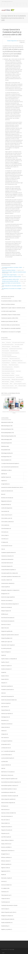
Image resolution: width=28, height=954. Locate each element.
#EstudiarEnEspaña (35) (6, 442)
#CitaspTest (8, 342)
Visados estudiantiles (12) (6, 922)
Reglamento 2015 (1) (5, 871)
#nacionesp (18, 371)
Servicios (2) (3, 881)
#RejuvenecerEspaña (6, 379)
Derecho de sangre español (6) (8, 597)
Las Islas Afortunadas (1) (6, 754)
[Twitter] (3, 4)
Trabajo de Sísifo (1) (5, 898)
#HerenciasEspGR (5, 350)
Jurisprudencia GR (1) (6, 744)
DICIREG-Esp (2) (4, 614)
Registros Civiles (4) (5, 867)
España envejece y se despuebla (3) (9, 658)
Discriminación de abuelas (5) (7, 621)
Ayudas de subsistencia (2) (7, 490)
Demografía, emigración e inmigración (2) (10, 590)
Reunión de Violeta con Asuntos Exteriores (11, 283)
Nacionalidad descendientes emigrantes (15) (11, 782)
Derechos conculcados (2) (6, 600)
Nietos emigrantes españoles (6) (8, 799)
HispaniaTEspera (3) (5, 710)
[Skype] (9, 4)
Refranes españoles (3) (6, 864)
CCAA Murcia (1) (4, 538)
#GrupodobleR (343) (5, 449)
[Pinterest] (21, 4)
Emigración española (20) (6, 631)
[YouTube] (15, 4)
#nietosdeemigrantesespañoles (8, 375)
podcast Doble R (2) (5, 823)
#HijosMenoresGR (13, 350)
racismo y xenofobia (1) (6, 847)
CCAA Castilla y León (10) (6, 518)
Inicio (3, 952)
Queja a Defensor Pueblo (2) (7, 840)
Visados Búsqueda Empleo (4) (7, 919)
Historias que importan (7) (7, 713)
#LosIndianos (4, 364)
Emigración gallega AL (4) (6, 638)
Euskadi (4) (3, 672)
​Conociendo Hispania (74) (6, 566)
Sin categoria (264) (5, 888)
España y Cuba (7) (5, 662)
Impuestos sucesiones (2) (6, 723)
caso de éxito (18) (5, 511)
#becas (3, 342)
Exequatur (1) (4, 682)
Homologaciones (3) (5, 717)
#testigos (12, 381)
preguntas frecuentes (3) (6, 830)
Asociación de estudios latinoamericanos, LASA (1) (12, 487)
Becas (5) (3, 494)
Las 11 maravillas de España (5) (8, 751)
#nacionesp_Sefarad (6, 373)
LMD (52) (3, 768)
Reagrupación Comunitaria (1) (7, 850)
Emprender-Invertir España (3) (8, 645)
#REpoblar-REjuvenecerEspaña (17, 379)
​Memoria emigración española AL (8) (9, 778)
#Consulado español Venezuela (18, 342)
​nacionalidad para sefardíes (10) (8, 792)
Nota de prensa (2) (5, 809)
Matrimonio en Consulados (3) (7, 771)
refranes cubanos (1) (5, 860)
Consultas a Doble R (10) (6, 579)
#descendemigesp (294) (6, 439)
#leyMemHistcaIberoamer (17, 360)
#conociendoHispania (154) (7, 429)
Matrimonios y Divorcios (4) (7, 775)
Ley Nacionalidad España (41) (7, 758)
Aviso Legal (12, 949)
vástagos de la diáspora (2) (7, 915)
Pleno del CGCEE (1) (5, 819)
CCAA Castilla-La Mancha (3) (7, 521)
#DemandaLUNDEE (15, 346)
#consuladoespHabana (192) (7, 432)
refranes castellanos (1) (6, 857)
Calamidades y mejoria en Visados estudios (11, 276)
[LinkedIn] (12, 4)
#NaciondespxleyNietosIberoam (8, 371)
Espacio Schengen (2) (5, 651)
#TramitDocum (18, 381)
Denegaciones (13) (5, 593)
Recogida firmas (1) (5, 854)
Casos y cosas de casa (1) (6, 514)
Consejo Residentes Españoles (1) (8, 569)
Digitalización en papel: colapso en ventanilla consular (14, 272)
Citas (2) (3, 549)
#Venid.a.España (5, 383)
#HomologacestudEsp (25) (7, 453)
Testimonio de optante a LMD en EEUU (10, 279)
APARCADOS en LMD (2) (6, 470)
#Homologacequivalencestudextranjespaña (10, 352)
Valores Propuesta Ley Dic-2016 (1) (8, 912)
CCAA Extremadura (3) (6, 528)
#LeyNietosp (13, 362)
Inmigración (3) (4, 734)
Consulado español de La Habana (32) (9, 573)
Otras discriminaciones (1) (7, 816)
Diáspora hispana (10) (6, 610)
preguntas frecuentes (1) (6, 826)
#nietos (12, 373)
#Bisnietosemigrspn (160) (6, 425)
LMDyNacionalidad (22, 385)
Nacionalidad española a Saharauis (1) (9, 785)
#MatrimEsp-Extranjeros (13, 364)
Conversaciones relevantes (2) (7, 583)
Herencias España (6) (5, 703)
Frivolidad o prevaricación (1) (7, 689)
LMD (16, 385)
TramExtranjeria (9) (5, 902)
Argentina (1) (4, 480)
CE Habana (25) (4, 542)
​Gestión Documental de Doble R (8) (8, 699)
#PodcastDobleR (19, 377)
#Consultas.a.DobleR (19, 344)
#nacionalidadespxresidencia (7, 369)
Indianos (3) (3, 730)
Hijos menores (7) (5, 706)
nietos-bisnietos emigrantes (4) (8, 802)
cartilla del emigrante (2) (6, 508)
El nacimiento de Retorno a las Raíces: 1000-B (12, 267)
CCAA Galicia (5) (4, 532)
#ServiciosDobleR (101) (6, 460)
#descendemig (5, 348)
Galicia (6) (3, 693)
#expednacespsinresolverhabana (15, 348)
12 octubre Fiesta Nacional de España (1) (10, 463)
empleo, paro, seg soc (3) (6, 641)
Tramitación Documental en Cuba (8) (9, 905)
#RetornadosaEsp (5, 381)
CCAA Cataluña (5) (5, 525)
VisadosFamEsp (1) (5, 926)
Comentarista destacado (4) (7, 559)
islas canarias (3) (5, 737)
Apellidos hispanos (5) (6, 477)
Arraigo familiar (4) (5, 484)
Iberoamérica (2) (4, 720)
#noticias (17, 375)
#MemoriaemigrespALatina (7, 366)
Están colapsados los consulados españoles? (11, 285)
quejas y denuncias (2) (6, 843)
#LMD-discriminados (22, 362)
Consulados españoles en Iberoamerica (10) (10, 576)
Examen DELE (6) (4, 679)
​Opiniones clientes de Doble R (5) (8, 813)
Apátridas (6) (4, 473)
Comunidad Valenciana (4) (7, 562)
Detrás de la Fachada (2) (6, 607)
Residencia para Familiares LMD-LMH (10, 281)
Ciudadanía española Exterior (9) (8, 552)
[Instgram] (18, 4)
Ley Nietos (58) (4, 761)
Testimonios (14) (4, 891)
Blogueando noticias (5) (6, 501)
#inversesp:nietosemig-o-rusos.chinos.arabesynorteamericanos (9, 355)
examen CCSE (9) (5, 675)
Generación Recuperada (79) (7, 696)
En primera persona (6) (6, 648)
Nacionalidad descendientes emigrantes (9, 387)
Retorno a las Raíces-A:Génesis (8, 270)
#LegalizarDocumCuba (6, 360)
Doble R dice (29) (5, 627)
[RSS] (25, 4)
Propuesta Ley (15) (5, 833)
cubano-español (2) (5, 586)
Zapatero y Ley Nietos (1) (6, 929)
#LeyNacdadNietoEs (6, 362)
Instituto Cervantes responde (7, 385)
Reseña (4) (3, 874)
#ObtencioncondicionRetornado (8, 377)
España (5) (3, 655)
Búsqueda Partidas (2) (6, 504)
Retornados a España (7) (6, 878)
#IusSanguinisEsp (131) (6, 456)
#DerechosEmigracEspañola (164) (8, 436)
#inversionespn (5, 358)
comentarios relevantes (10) (7, 556)
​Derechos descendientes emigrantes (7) (10, 603)
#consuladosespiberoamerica (7, 344)
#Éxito (11, 383)
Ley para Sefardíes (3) (6, 765)
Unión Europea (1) (5, 908)
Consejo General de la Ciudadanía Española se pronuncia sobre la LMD (12, 32)
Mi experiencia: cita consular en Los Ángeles (11, 288)
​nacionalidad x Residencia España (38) (9, 795)
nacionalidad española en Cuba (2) (9, 789)
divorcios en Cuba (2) (5, 624)
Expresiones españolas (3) (7, 686)
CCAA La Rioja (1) (5, 535)
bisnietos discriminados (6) (7, 497)
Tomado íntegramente (12, 40)
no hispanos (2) (4, 806)
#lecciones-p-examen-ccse (15, 358)
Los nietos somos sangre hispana (9, 274)
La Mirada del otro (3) (6, 747)
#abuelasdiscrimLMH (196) (7, 422)
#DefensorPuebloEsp (6, 346)
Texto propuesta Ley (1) (6, 895)
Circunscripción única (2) (6, 545)
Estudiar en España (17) (6, 665)
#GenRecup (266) (5, 446)
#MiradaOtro (16, 366)
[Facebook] (6, 4)
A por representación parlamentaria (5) (9, 466)
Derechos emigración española (20, 383)
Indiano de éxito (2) (5, 727)
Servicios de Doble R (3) (6, 884)
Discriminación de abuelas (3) (7, 617)
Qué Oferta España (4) (6, 836)
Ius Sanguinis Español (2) (6, 741)
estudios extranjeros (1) (6, 669)
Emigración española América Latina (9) (9, 634)
